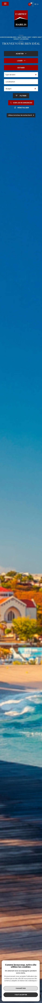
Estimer (21, 68)
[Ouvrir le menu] (5, 4)
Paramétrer (21, 988)
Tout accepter (21, 995)
